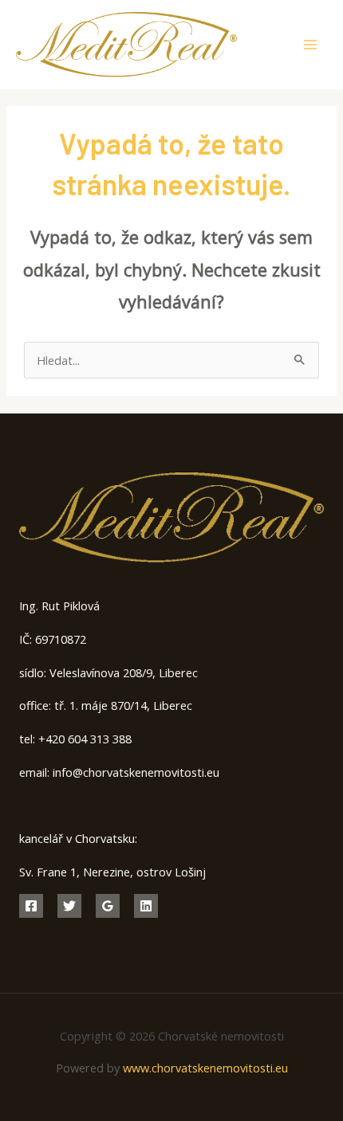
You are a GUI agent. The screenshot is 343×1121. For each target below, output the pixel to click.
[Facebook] (31, 906)
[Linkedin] (146, 906)
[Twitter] (69, 906)
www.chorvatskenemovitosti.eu (205, 1068)
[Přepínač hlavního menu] (310, 44)
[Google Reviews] (108, 906)
